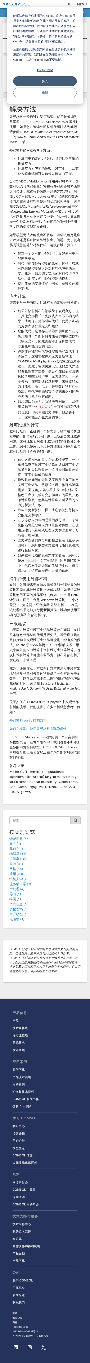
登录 (15, 1313)
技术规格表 (20, 1028)
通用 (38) (16, 874)
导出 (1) (15, 894)
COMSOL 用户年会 (26, 1204)
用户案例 (19, 1084)
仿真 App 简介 (22, 1106)
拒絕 (45, 92)
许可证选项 (20, 1035)
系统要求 (19, 1042)
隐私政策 (18, 1317)
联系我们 (19, 1302)
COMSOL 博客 (23, 1155)
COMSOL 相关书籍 (26, 1099)
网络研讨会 (20, 1182)
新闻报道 (19, 1295)
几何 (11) (16, 849)
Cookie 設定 (45, 70)
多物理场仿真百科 (25, 1162)
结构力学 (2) (18, 879)
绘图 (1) (15, 899)
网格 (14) (16, 869)
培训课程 (19, 1133)
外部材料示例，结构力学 (28, 720)
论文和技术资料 (23, 1091)
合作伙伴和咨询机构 (26, 1246)
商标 (15, 1322)
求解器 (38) (17, 859)
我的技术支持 (22, 1231)
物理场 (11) (17, 854)
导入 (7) (15, 844)
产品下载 (19, 1260)
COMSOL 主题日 (24, 1189)
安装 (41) (16, 864)
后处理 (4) (16, 889)
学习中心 (19, 1126)
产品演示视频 (22, 1077)
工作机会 (19, 1287)
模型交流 (19, 1148)
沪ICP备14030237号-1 (25, 1331)
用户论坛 (19, 1140)
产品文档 (19, 1253)
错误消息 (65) (19, 839)
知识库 (17, 1238)
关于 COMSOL (23, 1280)
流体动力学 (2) (20, 884)
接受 (45, 81)
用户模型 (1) (18, 914)
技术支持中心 (22, 1224)
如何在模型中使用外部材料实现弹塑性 (38, 729)
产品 (16, 1020)
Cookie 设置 (20, 1326)
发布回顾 (19, 1050)
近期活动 (19, 1197)
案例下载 (19, 1069)
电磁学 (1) (16, 919)
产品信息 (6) (18, 904)
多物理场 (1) (18, 909)
